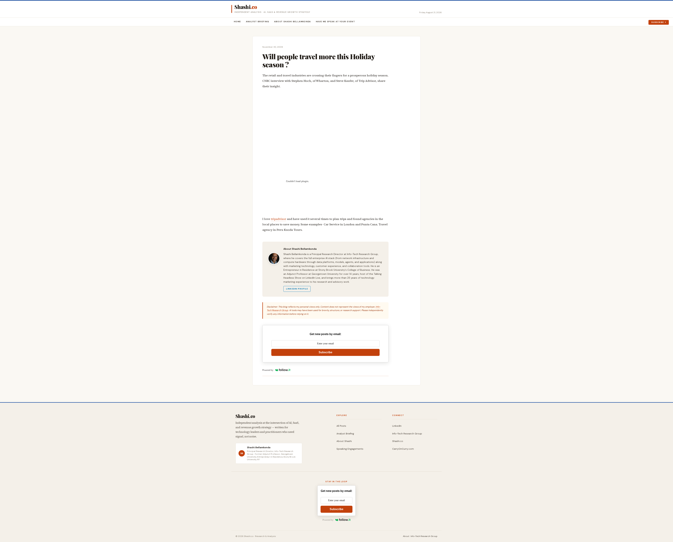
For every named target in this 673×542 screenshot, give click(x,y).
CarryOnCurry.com (403, 448)
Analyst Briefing (257, 21)
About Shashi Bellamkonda (292, 21)
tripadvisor (278, 219)
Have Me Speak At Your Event (335, 21)
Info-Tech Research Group (407, 433)
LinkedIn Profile (297, 289)
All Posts (341, 425)
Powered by (267, 370)
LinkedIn (397, 425)
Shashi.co (397, 441)
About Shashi (344, 441)
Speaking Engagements (349, 448)
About (406, 536)
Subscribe (657, 22)
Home (237, 21)
